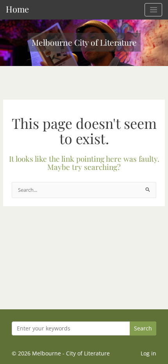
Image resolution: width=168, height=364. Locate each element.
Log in (148, 353)
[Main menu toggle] (153, 9)
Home (17, 8)
